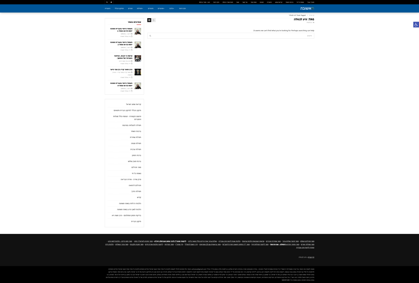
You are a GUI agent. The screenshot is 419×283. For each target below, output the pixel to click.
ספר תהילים (136, 167)
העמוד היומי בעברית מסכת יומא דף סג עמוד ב (121, 43)
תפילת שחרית (135, 137)
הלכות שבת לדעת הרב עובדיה (229, 241)
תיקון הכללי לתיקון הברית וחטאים (127, 110)
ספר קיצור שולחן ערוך (290, 241)
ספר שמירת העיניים (273, 241)
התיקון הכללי (119, 8)
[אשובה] (307, 8)
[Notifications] (111, 2)
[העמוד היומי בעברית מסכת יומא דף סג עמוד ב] (138, 45)
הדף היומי (216, 2)
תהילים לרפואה (135, 185)
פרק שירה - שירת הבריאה (131, 179)
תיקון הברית (136, 221)
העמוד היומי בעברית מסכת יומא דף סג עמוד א (121, 84)
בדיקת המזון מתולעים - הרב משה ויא (126, 215)
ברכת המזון (136, 155)
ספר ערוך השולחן (121, 244)
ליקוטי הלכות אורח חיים (154, 244)
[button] (416, 24)
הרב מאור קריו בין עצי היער (121, 69)
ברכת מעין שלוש (134, 161)
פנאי (237, 2)
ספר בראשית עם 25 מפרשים (210, 244)
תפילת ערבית (135, 149)
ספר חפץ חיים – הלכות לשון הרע (120, 241)
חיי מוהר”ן (179, 244)
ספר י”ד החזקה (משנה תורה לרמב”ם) (236, 244)
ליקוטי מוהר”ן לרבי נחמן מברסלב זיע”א (170, 241)
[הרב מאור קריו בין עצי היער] (138, 72)
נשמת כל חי (300, 2)
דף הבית (311, 15)
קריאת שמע (278, 2)
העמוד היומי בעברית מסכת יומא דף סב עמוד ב (121, 29)
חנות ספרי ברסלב (227, 2)
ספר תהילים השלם (307, 241)
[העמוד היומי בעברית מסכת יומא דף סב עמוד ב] (138, 31)
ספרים (130, 8)
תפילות (139, 8)
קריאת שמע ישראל (133, 104)
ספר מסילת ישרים (307, 244)
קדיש (139, 197)
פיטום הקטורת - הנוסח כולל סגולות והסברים (127, 117)
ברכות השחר (289, 2)
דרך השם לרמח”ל (191, 244)
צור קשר (244, 2)
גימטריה (269, 2)
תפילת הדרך (136, 191)
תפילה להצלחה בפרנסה (131, 125)
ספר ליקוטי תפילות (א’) (259, 244)
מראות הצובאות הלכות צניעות (253, 241)
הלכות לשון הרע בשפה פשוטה (129, 209)
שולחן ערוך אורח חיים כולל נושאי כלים (202, 241)
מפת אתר (254, 2)
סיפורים (150, 8)
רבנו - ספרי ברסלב (204, 2)
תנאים (262, 2)
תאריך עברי (310, 2)
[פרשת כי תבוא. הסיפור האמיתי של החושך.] (138, 58)
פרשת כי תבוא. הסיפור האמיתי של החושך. (123, 57)
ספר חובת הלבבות (136, 244)
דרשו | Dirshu (125, 34)
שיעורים (160, 8)
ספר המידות (169, 244)
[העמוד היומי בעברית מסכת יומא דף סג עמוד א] (138, 86)
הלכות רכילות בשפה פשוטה (130, 203)
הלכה (171, 8)
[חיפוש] (107, 2)
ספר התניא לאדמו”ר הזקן (143, 241)
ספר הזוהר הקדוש (284, 244)
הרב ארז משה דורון (124, 61)
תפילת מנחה (136, 143)
